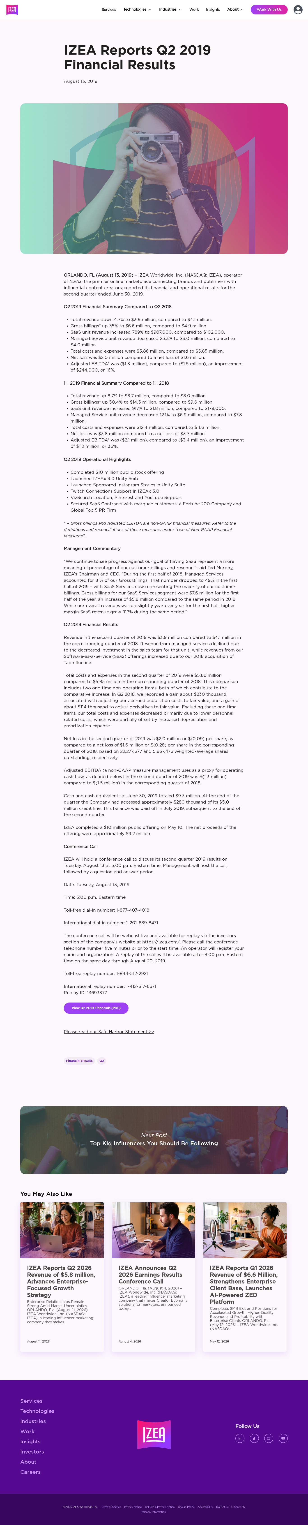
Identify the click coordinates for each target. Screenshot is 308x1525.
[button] (137, 10)
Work (27, 1431)
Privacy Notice (133, 1507)
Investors (32, 1452)
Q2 (101, 1061)
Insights (30, 1441)
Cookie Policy (186, 1507)
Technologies (37, 1411)
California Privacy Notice (160, 1507)
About (28, 1462)
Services (31, 1401)
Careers (30, 1472)
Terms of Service (111, 1507)
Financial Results (79, 1061)
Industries (33, 1421)
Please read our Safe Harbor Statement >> (109, 1032)
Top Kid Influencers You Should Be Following (154, 1140)
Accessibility (205, 1507)
